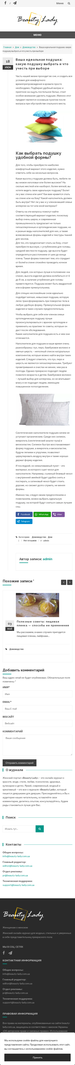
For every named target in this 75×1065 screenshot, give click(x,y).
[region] (37, 1049)
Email (7, 701)
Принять (37, 1057)
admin (46, 540)
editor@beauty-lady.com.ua (17, 865)
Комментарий (13, 731)
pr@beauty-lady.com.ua (15, 875)
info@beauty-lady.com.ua (16, 856)
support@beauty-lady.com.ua (18, 884)
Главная (7, 47)
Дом (17, 47)
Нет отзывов (30, 540)
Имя (6, 687)
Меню (60, 3)
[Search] (40, 828)
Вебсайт (8, 716)
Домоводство (29, 47)
